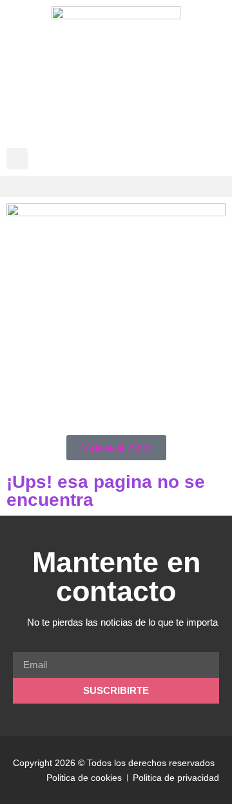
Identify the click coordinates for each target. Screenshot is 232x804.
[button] (17, 158)
